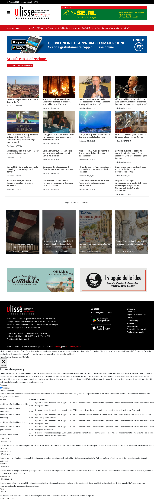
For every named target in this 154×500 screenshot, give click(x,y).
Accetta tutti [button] (24, 357)
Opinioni (11, 65)
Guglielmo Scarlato (14, 251)
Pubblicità (131, 323)
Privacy (130, 317)
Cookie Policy (132, 320)
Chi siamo (131, 309)
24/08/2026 (24, 251)
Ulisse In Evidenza (24, 65)
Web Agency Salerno (74, 346)
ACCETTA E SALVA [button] (7, 498)
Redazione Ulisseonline (51, 251)
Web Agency (56, 346)
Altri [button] (2, 489)
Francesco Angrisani (86, 251)
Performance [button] (5, 451)
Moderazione (132, 326)
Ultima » (85, 202)
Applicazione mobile (135, 332)
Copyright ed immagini (136, 329)
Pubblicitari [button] (5, 476)
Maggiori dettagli (67, 354)
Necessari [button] (4, 385)
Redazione (131, 312)
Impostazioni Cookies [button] (9, 357)
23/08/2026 (133, 251)
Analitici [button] (3, 464)
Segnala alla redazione (136, 314)
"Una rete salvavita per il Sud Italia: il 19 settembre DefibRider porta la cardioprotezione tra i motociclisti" (53, 28)
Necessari (6, 388)
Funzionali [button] (4, 438)
